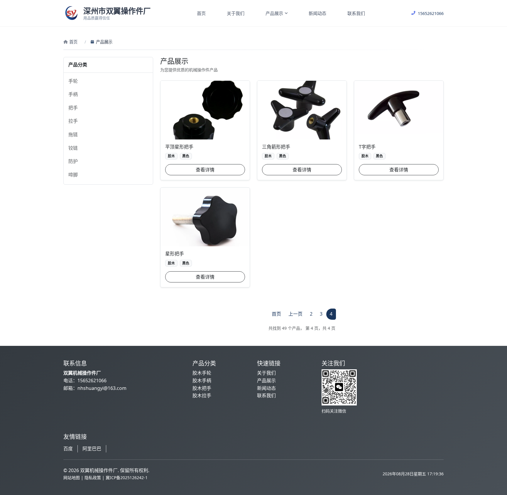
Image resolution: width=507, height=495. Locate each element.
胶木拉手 (201, 395)
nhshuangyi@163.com (101, 388)
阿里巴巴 (91, 448)
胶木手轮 (201, 373)
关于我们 (235, 13)
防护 (73, 161)
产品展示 (274, 13)
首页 (201, 13)
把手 (73, 108)
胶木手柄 (201, 380)
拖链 (73, 134)
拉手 (73, 121)
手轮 (73, 81)
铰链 (73, 148)
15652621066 (92, 380)
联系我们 (356, 13)
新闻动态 (317, 13)
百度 (68, 448)
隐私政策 (92, 477)
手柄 (73, 94)
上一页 (295, 314)
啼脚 (73, 174)
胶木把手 (201, 388)
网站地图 (71, 477)
